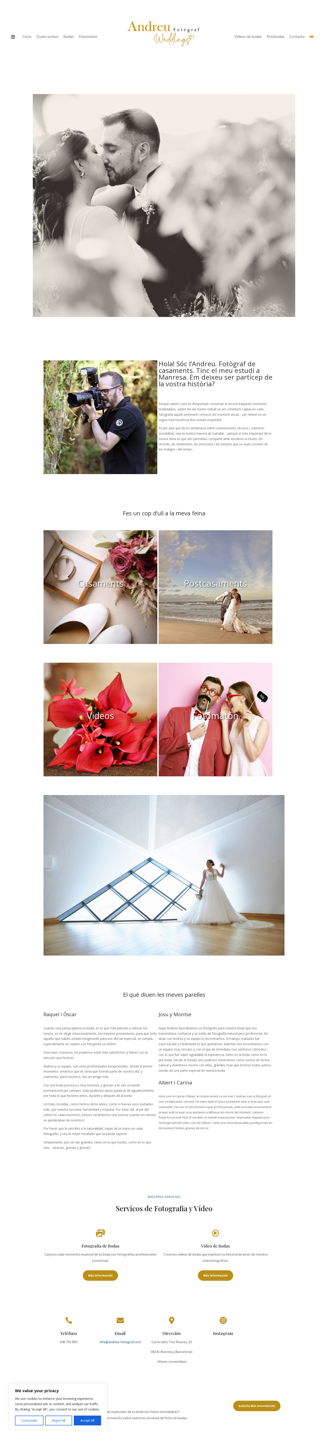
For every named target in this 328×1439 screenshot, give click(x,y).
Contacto (297, 37)
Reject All (58, 1420)
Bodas (68, 37)
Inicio (27, 37)
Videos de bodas (248, 37)
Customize (29, 1420)
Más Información (100, 1275)
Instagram (223, 1333)
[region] (58, 1406)
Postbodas (275, 37)
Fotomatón (88, 37)
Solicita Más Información (257, 1406)
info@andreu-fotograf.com (120, 1342)
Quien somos (47, 37)
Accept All (87, 1420)
